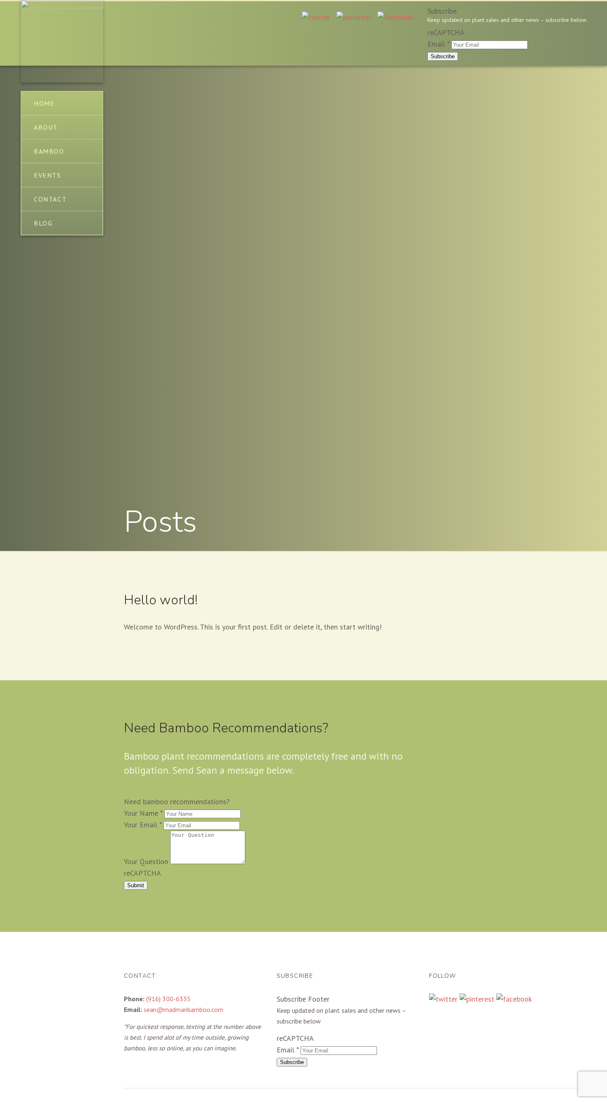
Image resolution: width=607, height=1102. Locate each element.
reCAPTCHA (446, 32)
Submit (135, 885)
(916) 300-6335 (168, 999)
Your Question (147, 861)
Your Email (142, 824)
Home (44, 103)
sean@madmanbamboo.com (183, 1009)
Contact (50, 199)
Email (438, 44)
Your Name (143, 813)
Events (47, 175)
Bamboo (49, 151)
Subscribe (443, 56)
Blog (43, 223)
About (46, 127)
